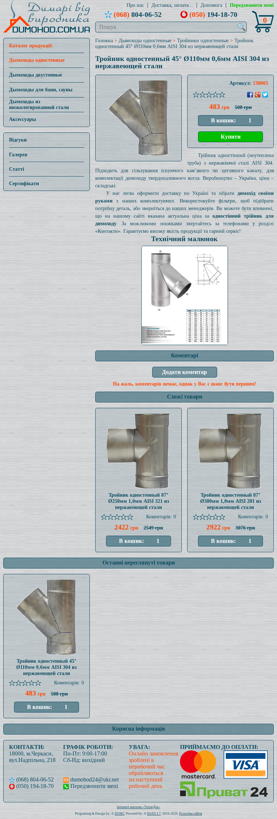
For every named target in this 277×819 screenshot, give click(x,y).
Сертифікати (24, 183)
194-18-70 (213, 14)
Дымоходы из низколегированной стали (39, 104)
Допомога (211, 5)
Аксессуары (22, 119)
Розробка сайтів (190, 813)
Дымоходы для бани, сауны (40, 89)
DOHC (119, 813)
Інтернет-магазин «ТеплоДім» (138, 807)
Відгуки (18, 140)
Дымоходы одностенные (37, 60)
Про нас (135, 5)
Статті (16, 169)
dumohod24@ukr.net (94, 779)
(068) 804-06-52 (34, 779)
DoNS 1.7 (154, 813)
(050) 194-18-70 (34, 786)
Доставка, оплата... (172, 5)
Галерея (18, 154)
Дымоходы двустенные (35, 75)
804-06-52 (138, 14)
